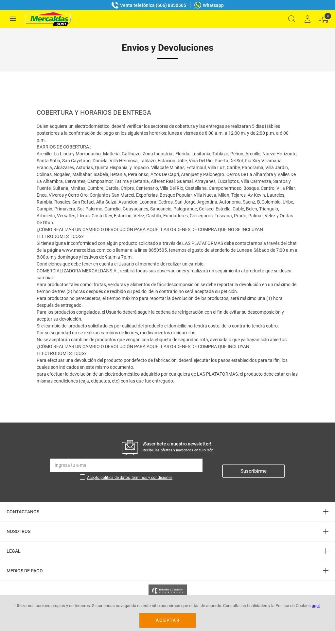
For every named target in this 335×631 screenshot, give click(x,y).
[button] (291, 18)
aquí (316, 605)
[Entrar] (307, 19)
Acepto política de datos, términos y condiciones (129, 477)
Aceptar (168, 620)
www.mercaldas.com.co (87, 250)
